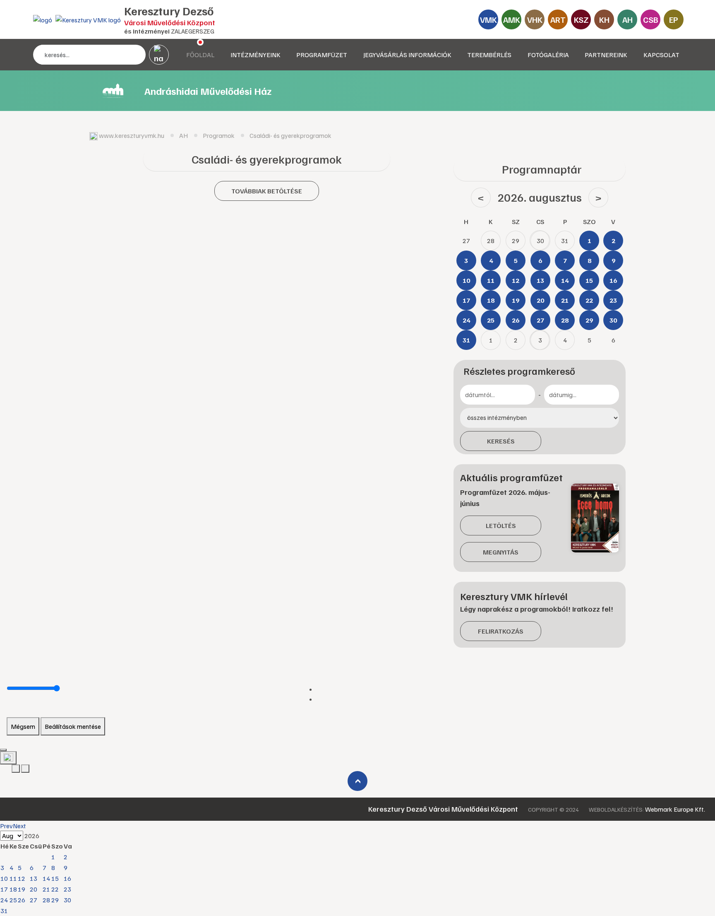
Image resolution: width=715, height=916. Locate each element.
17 (4, 889)
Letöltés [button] (501, 525)
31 (4, 910)
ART (558, 19)
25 (13, 900)
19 (21, 889)
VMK (488, 19)
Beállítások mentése (73, 726)
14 (46, 878)
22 (55, 889)
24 (4, 900)
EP (673, 19)
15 (55, 878)
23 (67, 889)
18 (13, 889)
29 (55, 900)
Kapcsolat (661, 55)
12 (21, 878)
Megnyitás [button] (500, 552)
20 (33, 889)
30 (67, 900)
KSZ (581, 19)
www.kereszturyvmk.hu (131, 135)
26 (21, 900)
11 (13, 878)
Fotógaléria (548, 55)
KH (604, 19)
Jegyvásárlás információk (407, 55)
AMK (511, 19)
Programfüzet (321, 55)
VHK (534, 19)
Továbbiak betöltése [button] (266, 191)
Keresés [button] (501, 441)
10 (4, 878)
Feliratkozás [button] (500, 631)
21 (46, 889)
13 (33, 878)
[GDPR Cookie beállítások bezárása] (3, 750)
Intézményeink (255, 55)
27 (33, 900)
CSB (650, 19)
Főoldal (200, 55)
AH (627, 19)
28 (46, 900)
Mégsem (23, 726)
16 (67, 878)
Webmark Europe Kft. (675, 809)
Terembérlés (489, 55)
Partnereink (606, 55)
